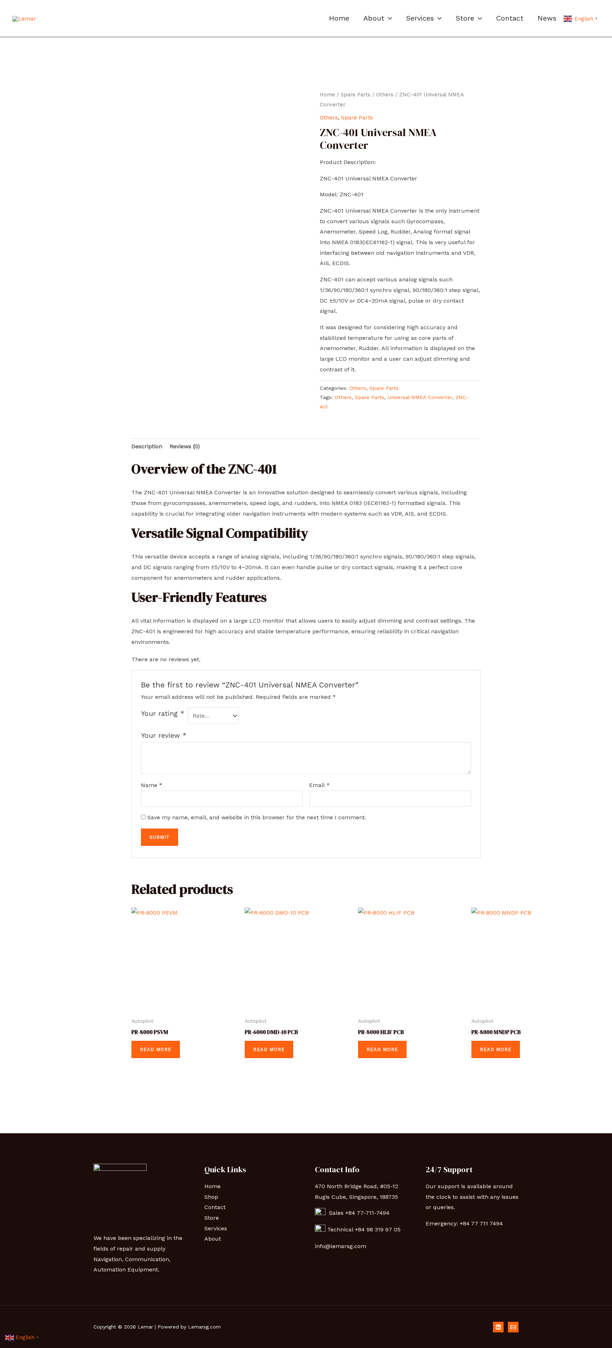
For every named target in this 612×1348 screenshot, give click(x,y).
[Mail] (513, 1327)
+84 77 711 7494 (481, 1223)
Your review (163, 735)
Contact (509, 18)
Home (339, 18)
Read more (155, 1049)
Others (384, 94)
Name (151, 785)
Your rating (162, 713)
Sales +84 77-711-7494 (357, 1212)
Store (465, 18)
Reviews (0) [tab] (185, 446)
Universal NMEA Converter (419, 397)
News (547, 18)
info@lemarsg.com (340, 1246)
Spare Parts (355, 94)
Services (420, 18)
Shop (211, 1196)
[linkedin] (498, 1327)
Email (319, 785)
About (373, 18)
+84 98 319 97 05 (378, 1229)
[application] (388, 18)
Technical (341, 1229)
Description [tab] (146, 446)
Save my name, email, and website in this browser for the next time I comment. (256, 817)
